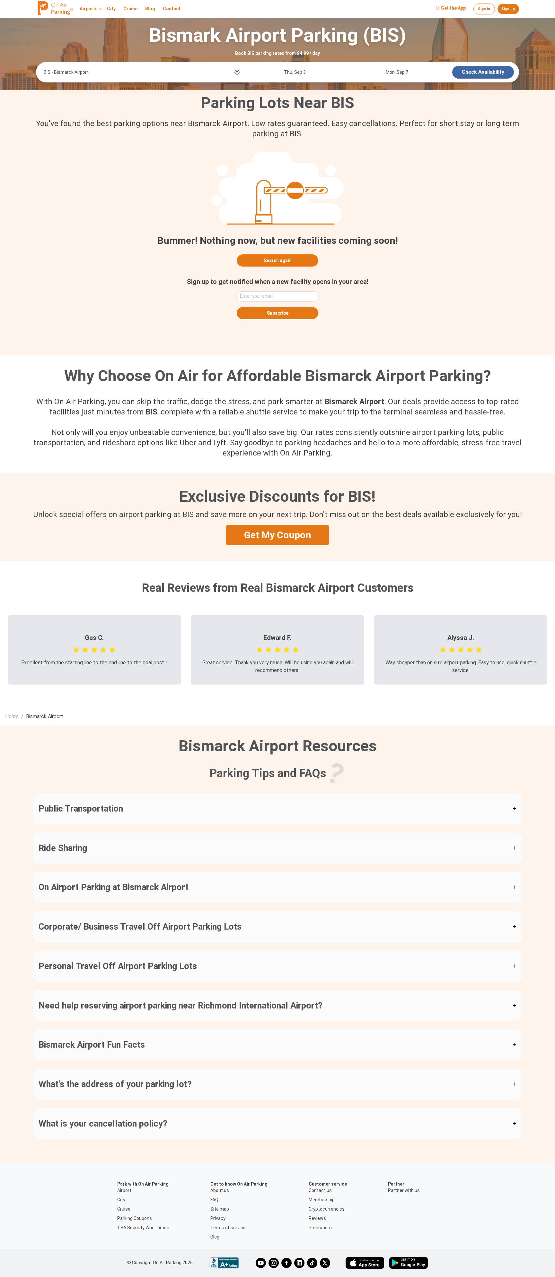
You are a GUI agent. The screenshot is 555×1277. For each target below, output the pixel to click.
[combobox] (138, 72)
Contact (172, 9)
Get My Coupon (277, 535)
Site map (219, 1209)
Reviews (317, 1218)
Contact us (320, 1190)
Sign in (484, 9)
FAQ (214, 1199)
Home (12, 716)
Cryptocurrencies (327, 1209)
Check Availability (483, 72)
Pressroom (320, 1227)
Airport (124, 1190)
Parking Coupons (134, 1218)
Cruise (130, 9)
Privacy (217, 1218)
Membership (322, 1199)
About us (219, 1190)
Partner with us (404, 1190)
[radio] (76, 649)
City (111, 9)
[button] (277, 809)
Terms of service (228, 1227)
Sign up (508, 9)
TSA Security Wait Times (143, 1227)
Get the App (453, 8)
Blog (150, 9)
